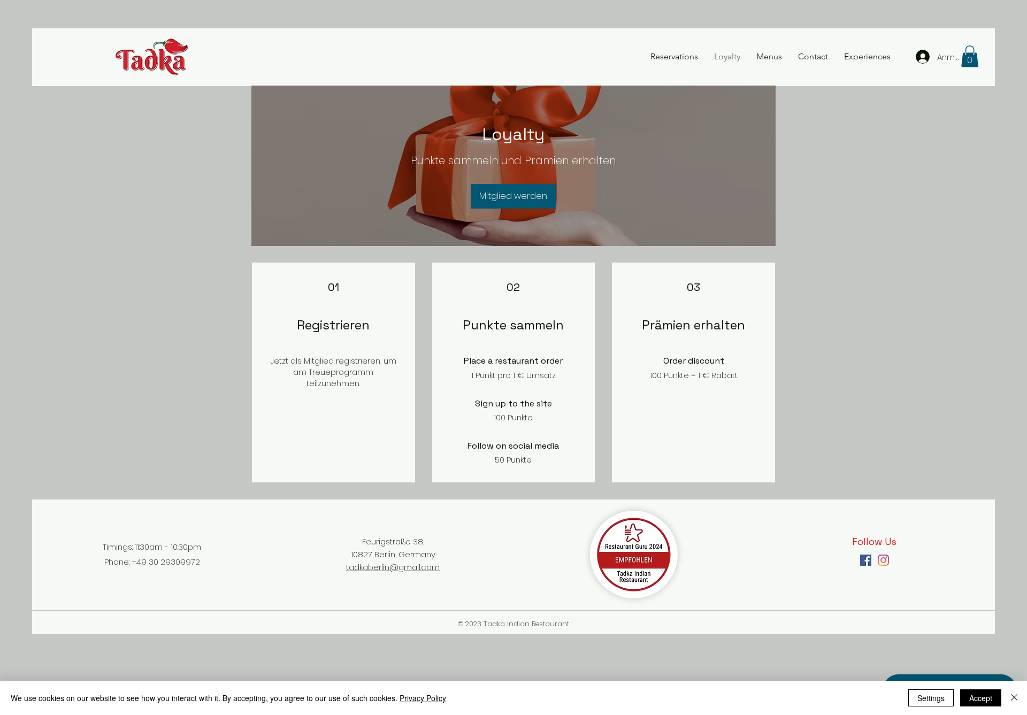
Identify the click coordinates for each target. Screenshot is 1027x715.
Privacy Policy (423, 698)
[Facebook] (865, 560)
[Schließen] (1014, 697)
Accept (980, 698)
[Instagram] (883, 560)
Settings (931, 698)
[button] (970, 56)
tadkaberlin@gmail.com (393, 567)
